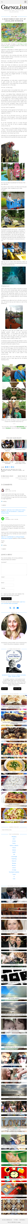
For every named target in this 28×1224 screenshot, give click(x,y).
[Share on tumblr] (13, 467)
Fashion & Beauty (14, 845)
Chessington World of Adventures (21, 477)
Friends (14, 847)
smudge (14, 869)
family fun (18, 469)
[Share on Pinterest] (12, 467)
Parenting (14, 858)
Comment (4, 562)
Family (14, 843)
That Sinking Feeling (7, 450)
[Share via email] (6, 467)
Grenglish (9, 1219)
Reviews (14, 865)
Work (14, 878)
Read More (17, 688)
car (4, 469)
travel (3, 471)
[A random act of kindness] (7, 456)
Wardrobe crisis (20, 449)
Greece (14, 850)
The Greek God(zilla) (14, 872)
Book (14, 838)
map (23, 470)
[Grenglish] (14, 4)
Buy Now (4, 688)
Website (3, 588)
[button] (26, 2)
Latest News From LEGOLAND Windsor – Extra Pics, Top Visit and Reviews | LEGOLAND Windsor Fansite (13, 511)
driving (13, 469)
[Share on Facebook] (8, 467)
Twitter (16, 1219)
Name (3, 577)
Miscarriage (14, 856)
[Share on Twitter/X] (10, 467)
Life (14, 854)
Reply (4, 505)
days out (8, 469)
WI (14, 876)
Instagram (22, 1219)
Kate (7, 517)
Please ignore (7, 476)
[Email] (18, 608)
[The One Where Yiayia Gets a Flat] (20, 456)
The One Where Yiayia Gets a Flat (20, 462)
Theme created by (14, 1222)
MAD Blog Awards (17, 470)
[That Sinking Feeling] (7, 444)
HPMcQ (7, 489)
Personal (14, 861)
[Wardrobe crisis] (20, 444)
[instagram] (14, 608)
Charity (14, 841)
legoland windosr (6, 470)
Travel (14, 874)
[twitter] (10, 608)
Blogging (14, 836)
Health (14, 852)
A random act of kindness (7, 462)
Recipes (14, 863)
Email (3, 582)
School (14, 867)
